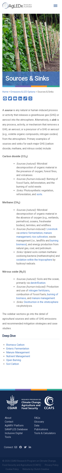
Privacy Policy (52, 465)
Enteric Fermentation (17, 348)
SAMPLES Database (16, 429)
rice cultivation (40, 236)
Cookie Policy (12, 469)
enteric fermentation (31, 232)
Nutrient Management (18, 356)
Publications (41, 429)
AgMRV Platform (14, 425)
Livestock (52, 229)
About (8, 417)
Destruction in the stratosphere (41, 302)
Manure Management (18, 352)
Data (36, 425)
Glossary (39, 421)
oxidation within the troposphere (34, 259)
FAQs (37, 417)
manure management (43, 298)
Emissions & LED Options (23, 91)
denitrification (37, 282)
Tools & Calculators (45, 433)
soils (39, 194)
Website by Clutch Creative (35, 469)
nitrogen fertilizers (39, 290)
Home (5, 91)
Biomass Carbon (15, 344)
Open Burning (13, 360)
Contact (9, 421)
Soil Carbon (12, 363)
